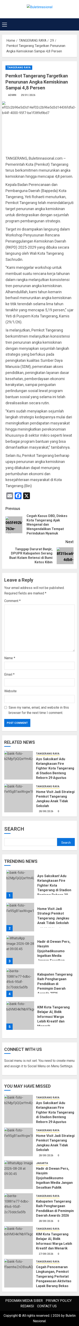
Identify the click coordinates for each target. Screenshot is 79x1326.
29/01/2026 (28, 95)
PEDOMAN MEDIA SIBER (24, 1301)
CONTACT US (47, 1306)
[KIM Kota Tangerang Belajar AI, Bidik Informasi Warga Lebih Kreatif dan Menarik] (20, 1015)
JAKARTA (42, 1163)
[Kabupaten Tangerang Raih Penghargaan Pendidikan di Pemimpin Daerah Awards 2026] (20, 982)
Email (9, 674)
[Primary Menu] (4, 24)
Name (9, 658)
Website (10, 691)
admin (12, 95)
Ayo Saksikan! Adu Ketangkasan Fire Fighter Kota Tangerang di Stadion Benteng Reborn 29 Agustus (55, 768)
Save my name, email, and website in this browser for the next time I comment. (39, 710)
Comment (12, 601)
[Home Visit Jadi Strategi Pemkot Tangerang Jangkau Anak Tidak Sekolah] (18, 798)
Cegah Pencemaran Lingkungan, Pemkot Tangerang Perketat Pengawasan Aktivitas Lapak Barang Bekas (53, 1276)
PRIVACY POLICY (59, 1301)
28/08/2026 (46, 811)
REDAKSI (27, 1306)
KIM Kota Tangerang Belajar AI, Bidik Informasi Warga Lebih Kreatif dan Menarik (53, 1016)
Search (14, 829)
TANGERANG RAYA (19, 67)
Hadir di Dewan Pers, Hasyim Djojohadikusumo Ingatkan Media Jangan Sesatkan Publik (53, 953)
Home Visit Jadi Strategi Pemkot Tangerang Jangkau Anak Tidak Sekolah (55, 799)
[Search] (74, 24)
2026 (56, 1316)
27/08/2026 (46, 1253)
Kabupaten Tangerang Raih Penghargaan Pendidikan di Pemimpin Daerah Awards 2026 (54, 983)
